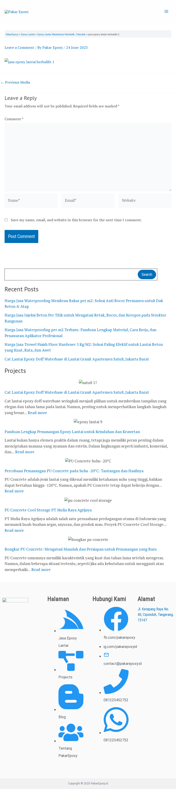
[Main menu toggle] (166, 11)
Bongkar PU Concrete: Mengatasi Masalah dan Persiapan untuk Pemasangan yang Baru (81, 549)
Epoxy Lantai (28, 34)
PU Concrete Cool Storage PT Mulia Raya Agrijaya (48, 510)
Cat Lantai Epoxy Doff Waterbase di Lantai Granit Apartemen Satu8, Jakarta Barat (77, 359)
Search (147, 274)
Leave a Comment (19, 47)
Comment (14, 118)
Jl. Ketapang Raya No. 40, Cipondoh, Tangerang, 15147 (155, 614)
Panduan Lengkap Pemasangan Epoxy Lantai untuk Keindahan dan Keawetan (72, 431)
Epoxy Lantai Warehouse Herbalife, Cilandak (61, 34)
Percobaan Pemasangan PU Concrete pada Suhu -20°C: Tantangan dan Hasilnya (74, 470)
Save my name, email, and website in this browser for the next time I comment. (76, 219)
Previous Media (15, 82)
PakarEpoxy (12, 34)
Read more (37, 412)
